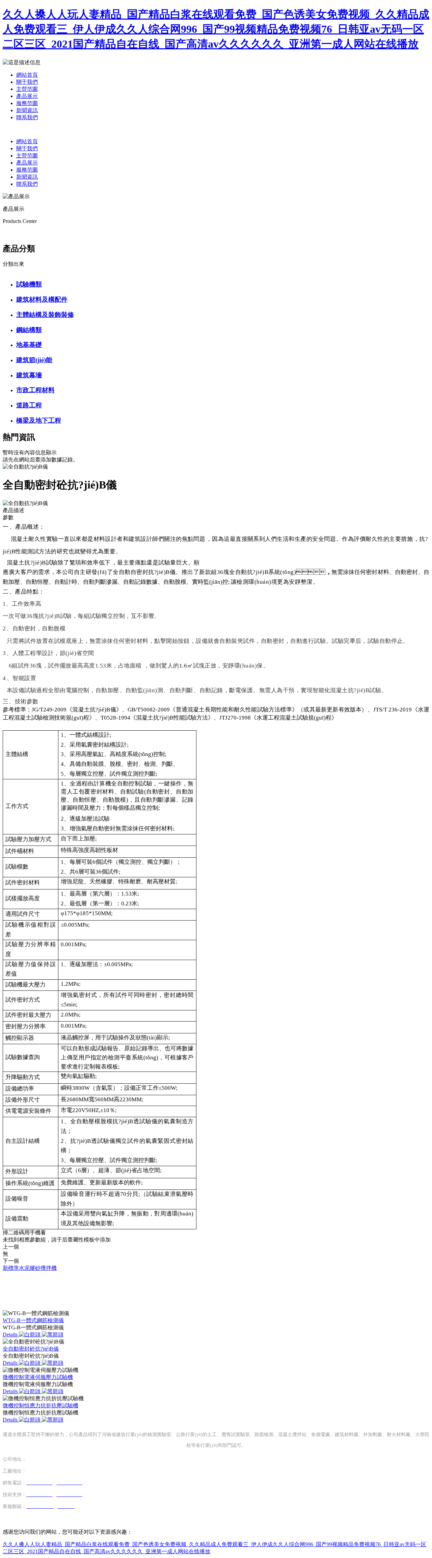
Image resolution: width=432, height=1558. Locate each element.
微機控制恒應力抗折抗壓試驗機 (40, 1405)
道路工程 (29, 405)
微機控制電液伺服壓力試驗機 (38, 1377)
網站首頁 (27, 75)
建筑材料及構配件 (42, 299)
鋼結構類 (29, 329)
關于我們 (27, 82)
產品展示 (27, 96)
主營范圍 (27, 89)
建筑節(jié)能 (34, 359)
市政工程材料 (35, 390)
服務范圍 (27, 103)
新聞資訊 (27, 110)
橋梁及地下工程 (38, 420)
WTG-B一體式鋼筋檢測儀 (33, 1320)
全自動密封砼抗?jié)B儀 (31, 1349)
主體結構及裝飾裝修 (45, 314)
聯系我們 (27, 117)
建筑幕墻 (29, 375)
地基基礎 (29, 344)
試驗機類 (29, 284)
